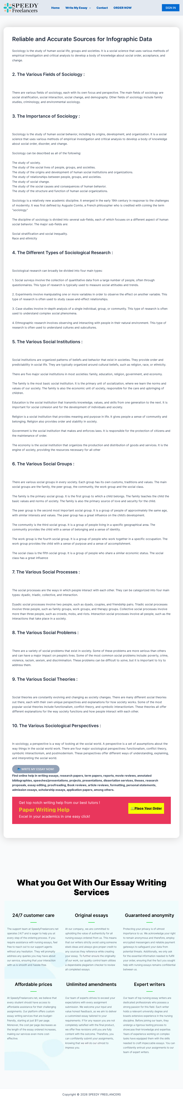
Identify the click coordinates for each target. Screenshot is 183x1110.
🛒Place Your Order (146, 808)
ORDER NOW (122, 8)
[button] (89, 8)
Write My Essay (76, 8)
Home (55, 8)
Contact (102, 8)
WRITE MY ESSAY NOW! (37, 769)
